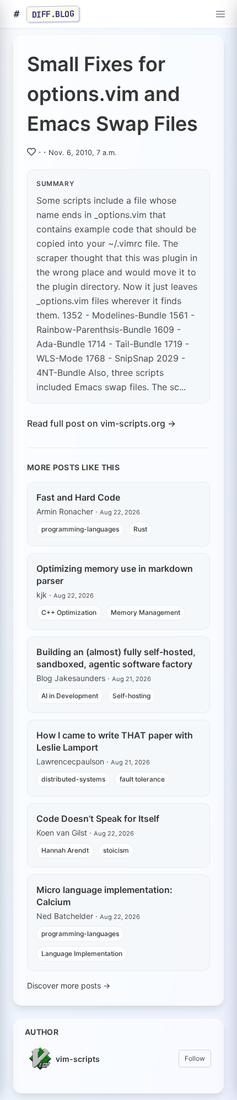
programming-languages (80, 529)
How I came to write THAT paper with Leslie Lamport (114, 741)
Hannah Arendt (65, 850)
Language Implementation (81, 953)
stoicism (116, 850)
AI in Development (69, 696)
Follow (195, 1058)
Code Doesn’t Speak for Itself (97, 818)
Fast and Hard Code (78, 497)
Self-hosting (131, 696)
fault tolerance (142, 779)
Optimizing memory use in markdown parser (114, 574)
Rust (140, 529)
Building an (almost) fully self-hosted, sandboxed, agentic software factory (116, 657)
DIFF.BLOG (53, 14)
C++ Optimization (68, 612)
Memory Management (145, 612)
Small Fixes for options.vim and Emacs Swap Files (112, 94)
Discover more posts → (68, 985)
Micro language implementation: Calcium (104, 895)
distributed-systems (73, 779)
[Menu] (220, 14)
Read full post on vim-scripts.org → (101, 423)
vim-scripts (78, 1059)
